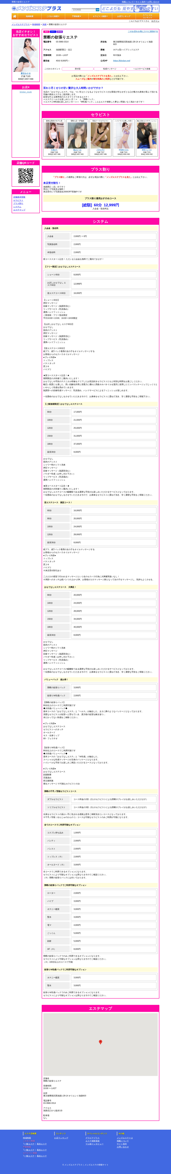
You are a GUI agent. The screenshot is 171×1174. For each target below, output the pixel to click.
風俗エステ (42, 1144)
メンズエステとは (125, 1138)
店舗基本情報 (19, 197)
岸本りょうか (147, 150)
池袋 (44, 24)
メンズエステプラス (21, 24)
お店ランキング (123, 16)
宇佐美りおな (124, 150)
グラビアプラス (93, 1138)
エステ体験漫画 (93, 1141)
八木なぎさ (101, 150)
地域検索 (29, 16)
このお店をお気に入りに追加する (143, 31)
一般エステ (29, 1144)
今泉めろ (54, 150)
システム (17, 207)
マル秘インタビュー (95, 1144)
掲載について (128, 2)
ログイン (155, 21)
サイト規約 (141, 2)
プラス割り (18, 203)
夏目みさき (26, 73)
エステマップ (19, 210)
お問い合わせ (153, 2)
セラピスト (18, 200)
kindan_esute (26, 92)
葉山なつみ (77, 150)
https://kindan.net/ (121, 61)
